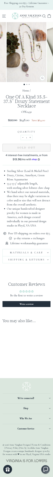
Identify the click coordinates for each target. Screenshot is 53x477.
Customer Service (25, 428)
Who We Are (26, 418)
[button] (45, 469)
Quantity (27, 131)
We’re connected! (26, 398)
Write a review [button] (27, 304)
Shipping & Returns (26, 259)
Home (25, 90)
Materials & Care (26, 252)
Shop (25, 408)
